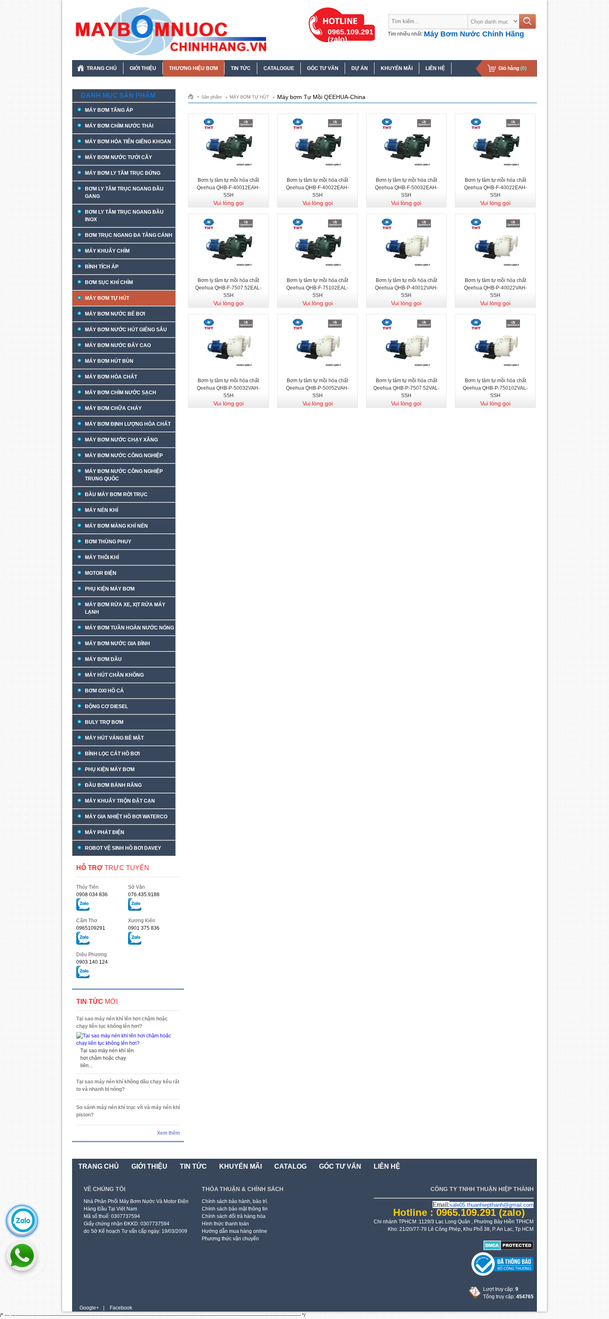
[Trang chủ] (193, 96)
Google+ (89, 1308)
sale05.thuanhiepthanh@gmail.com (492, 1205)
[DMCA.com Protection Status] (508, 1248)
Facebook (121, 1308)
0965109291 (90, 928)
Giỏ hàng (512, 68)
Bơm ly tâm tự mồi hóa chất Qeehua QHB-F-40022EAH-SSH (317, 187)
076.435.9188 (144, 894)
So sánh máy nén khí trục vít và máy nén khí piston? (128, 1111)
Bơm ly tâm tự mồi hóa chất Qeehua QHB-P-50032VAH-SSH (228, 388)
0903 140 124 (92, 962)
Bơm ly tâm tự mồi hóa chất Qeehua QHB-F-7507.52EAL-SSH (228, 287)
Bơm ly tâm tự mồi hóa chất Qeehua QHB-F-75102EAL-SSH (317, 287)
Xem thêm (168, 1133)
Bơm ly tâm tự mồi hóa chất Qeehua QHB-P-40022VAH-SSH (495, 287)
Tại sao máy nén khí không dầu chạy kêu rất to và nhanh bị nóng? (127, 1085)
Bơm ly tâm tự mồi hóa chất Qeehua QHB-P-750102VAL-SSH (495, 388)
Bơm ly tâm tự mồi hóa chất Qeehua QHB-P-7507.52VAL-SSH (406, 388)
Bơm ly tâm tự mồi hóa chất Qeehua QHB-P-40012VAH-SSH (406, 287)
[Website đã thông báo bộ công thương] (502, 1274)
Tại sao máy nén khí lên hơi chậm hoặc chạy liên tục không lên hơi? (122, 1022)
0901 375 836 (144, 928)
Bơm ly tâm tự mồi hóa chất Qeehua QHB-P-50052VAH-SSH (317, 388)
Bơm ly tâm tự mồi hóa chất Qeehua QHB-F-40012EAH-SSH (228, 187)
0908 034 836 (92, 894)
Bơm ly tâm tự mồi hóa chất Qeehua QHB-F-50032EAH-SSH (406, 187)
